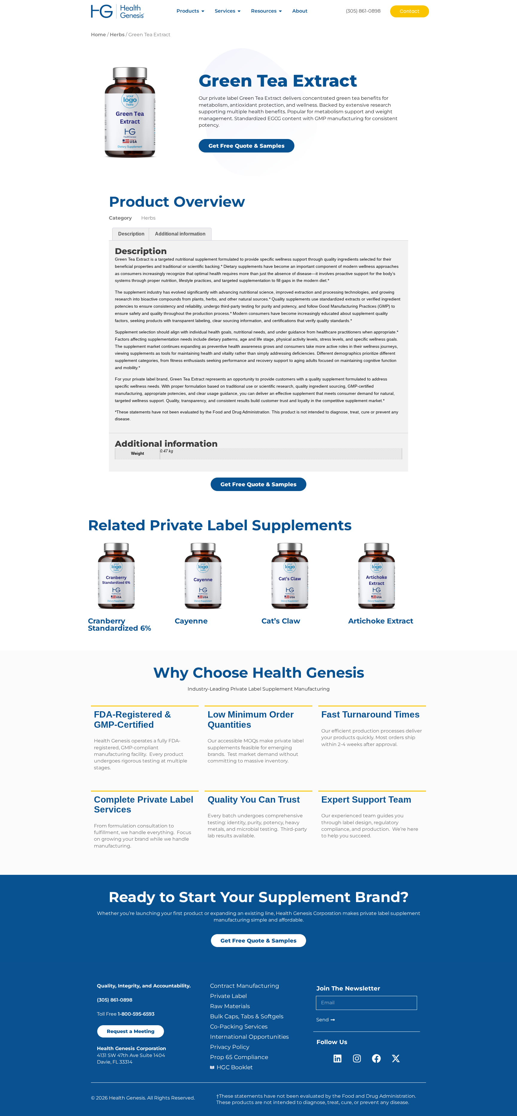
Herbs (117, 34)
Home (98, 34)
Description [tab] (131, 233)
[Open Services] (239, 11)
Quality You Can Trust (254, 799)
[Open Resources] (280, 11)
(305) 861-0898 (114, 1000)
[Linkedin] (337, 1058)
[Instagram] (357, 1058)
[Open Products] (202, 11)
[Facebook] (376, 1058)
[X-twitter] (396, 1058)
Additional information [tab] (180, 233)
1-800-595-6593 (136, 1014)
